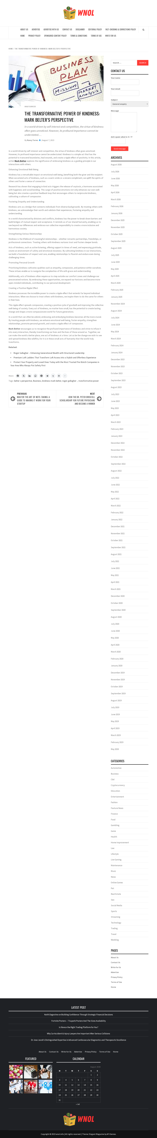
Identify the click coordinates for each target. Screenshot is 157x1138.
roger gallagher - (70, 380)
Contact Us (67, 29)
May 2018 (115, 749)
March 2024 (116, 338)
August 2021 (116, 554)
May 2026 (115, 185)
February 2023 (117, 429)
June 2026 (115, 178)
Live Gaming (116, 859)
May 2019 (115, 721)
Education (115, 791)
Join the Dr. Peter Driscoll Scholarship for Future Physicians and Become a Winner (77, 398)
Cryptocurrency (118, 785)
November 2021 (118, 533)
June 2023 (115, 401)
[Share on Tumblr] (53, 375)
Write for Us (110, 35)
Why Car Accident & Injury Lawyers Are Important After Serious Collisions (78, 1033)
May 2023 (115, 408)
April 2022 (115, 498)
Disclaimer (80, 29)
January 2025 (116, 296)
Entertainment (117, 796)
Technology (116, 922)
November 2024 (118, 303)
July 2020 (115, 624)
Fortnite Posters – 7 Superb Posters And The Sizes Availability (78, 1021)
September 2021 (118, 547)
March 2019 (116, 735)
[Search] (143, 29)
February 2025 (117, 289)
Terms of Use (96, 35)
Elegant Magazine (96, 1134)
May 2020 (115, 637)
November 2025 (118, 227)
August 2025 (116, 248)
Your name (115, 78)
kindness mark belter (51, 380)
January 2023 (116, 436)
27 (78, 1095)
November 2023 (118, 366)
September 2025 (118, 241)
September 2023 (118, 380)
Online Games (117, 882)
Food (113, 819)
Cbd (112, 779)
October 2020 (117, 603)
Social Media (116, 905)
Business (37, 380)
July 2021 (115, 561)
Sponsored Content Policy (55, 35)
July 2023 (115, 394)
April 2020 (115, 644)
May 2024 (115, 331)
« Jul (78, 1104)
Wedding (115, 939)
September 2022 (118, 464)
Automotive (116, 768)
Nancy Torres (32, 140)
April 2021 (115, 582)
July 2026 (115, 171)
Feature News (117, 808)
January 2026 (116, 213)
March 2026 (116, 199)
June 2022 (115, 484)
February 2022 (117, 512)
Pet (112, 888)
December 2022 (117, 443)
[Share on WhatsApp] (35, 375)
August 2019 (116, 700)
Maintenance (116, 865)
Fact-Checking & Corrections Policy (120, 29)
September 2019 (118, 693)
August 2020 (116, 617)
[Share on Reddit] (47, 375)
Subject (114, 100)
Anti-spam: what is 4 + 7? (121, 137)
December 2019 (117, 672)
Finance (114, 813)
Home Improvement (120, 842)
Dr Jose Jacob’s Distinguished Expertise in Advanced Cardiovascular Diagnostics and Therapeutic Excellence (78, 1040)
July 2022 (115, 477)
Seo (112, 899)
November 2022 (118, 450)
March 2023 (116, 422)
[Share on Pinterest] (41, 375)
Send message (120, 148)
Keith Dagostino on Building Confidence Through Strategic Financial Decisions (78, 1014)
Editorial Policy (95, 29)
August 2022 (116, 470)
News (113, 877)
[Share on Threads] (59, 375)
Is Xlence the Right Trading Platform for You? (78, 1027)
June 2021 (115, 568)
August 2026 (116, 164)
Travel (113, 934)
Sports (114, 911)
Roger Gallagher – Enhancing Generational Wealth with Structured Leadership (48, 353)
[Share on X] (23, 375)
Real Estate (116, 894)
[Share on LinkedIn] (29, 375)
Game (113, 831)
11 (66, 1085)
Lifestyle (115, 854)
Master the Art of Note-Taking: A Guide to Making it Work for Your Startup (34, 398)
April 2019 (115, 728)
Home (22, 35)
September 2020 (118, 610)
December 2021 (117, 526)
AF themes (111, 1134)
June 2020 (115, 631)
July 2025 (115, 255)
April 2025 (115, 276)
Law (112, 848)
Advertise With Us (51, 29)
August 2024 (116, 310)
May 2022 (115, 491)
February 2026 (117, 206)
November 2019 (118, 679)
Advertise (36, 29)
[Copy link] (65, 375)
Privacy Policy (34, 35)
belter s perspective (23, 380)
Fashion (114, 802)
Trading (114, 928)
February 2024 (117, 345)
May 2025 (115, 269)
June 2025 (115, 262)
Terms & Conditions (78, 35)
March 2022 (116, 505)
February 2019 (117, 742)
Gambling (115, 825)
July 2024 (115, 317)
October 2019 (117, 686)
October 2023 (117, 373)
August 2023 (116, 387)
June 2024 (115, 324)
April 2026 (115, 192)
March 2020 (116, 651)
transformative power (88, 380)
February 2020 (117, 658)
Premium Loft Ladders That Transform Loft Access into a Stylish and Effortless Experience (54, 357)
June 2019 (115, 714)
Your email (115, 89)
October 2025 (117, 234)
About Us (24, 29)
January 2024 (116, 352)
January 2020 (116, 665)
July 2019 (115, 707)
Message (115, 111)
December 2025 (117, 220)
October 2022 (117, 456)
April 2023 (115, 415)
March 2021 (116, 589)
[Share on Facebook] (17, 375)
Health (114, 836)
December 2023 (117, 359)
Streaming (115, 917)
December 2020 (117, 596)
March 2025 (116, 283)
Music (113, 871)
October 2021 (117, 540)
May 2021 (115, 575)
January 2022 (116, 519)
